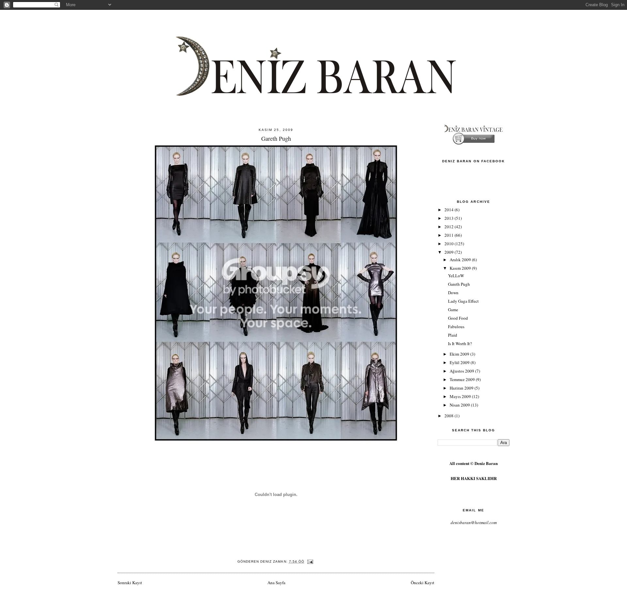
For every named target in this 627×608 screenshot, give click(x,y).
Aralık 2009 (461, 260)
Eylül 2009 (460, 362)
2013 (449, 218)
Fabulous (456, 326)
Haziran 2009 (462, 388)
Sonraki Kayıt (130, 582)
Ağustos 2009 (462, 371)
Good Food (458, 318)
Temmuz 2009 (463, 379)
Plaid (452, 335)
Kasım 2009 (461, 268)
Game (453, 309)
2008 (449, 416)
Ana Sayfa (276, 582)
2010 (449, 244)
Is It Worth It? (460, 343)
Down (453, 293)
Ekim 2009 (460, 354)
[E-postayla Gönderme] (310, 561)
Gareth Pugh (459, 284)
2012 (449, 227)
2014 (449, 210)
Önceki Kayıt (422, 582)
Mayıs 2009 (461, 396)
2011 (449, 235)
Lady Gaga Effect (463, 301)
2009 (449, 252)
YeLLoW (456, 276)
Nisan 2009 (460, 405)
